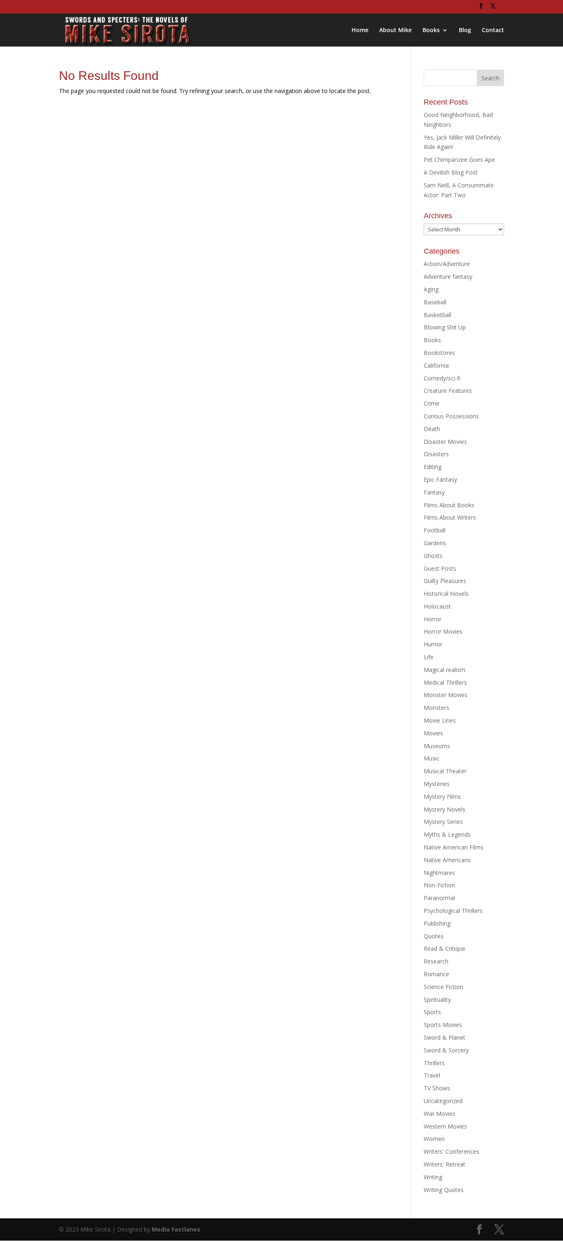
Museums (437, 746)
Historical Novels (446, 593)
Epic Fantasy (440, 479)
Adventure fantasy (448, 276)
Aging (431, 289)
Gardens (435, 543)
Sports (432, 1012)
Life (429, 657)
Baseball (435, 302)
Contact (493, 30)
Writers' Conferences (451, 1151)
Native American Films (453, 847)
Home (360, 30)
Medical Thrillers (445, 682)
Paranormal (439, 898)
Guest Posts (440, 568)
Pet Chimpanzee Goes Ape (459, 159)
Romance (436, 974)
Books (431, 30)
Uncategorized (443, 1101)
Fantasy (434, 492)
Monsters (436, 707)
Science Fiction (443, 987)
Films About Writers (450, 517)
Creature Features (448, 390)
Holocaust (437, 606)
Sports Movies (443, 1025)
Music (431, 758)
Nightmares (439, 873)
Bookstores (439, 353)
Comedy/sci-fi (442, 378)
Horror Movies (443, 631)
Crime (431, 403)
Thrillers (434, 1063)
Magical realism (444, 670)
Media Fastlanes (176, 1229)
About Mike (395, 30)
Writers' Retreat (444, 1164)
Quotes (433, 936)
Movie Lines (440, 720)
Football (435, 530)
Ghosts (433, 556)
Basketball (437, 315)
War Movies (439, 1113)
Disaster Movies (445, 442)
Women (434, 1139)
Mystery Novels (444, 809)
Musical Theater (445, 771)
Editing (432, 467)
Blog (465, 30)
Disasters (436, 454)
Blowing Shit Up (445, 327)
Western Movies (445, 1126)
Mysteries (437, 784)
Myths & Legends (447, 834)
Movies (433, 733)
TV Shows (437, 1088)
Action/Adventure (447, 264)
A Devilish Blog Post (451, 172)
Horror (432, 619)
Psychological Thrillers (453, 910)
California (436, 365)
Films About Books (449, 505)
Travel (432, 1075)
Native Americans (447, 860)
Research (436, 961)
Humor (433, 644)
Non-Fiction (439, 885)
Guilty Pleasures (445, 581)
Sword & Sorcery (446, 1050)
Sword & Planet (444, 1037)
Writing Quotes (444, 1190)
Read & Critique (444, 948)
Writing (433, 1177)
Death (432, 429)
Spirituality (437, 999)
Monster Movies (445, 695)
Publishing (437, 923)
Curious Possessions (451, 416)
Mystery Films (442, 796)
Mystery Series (443, 822)
